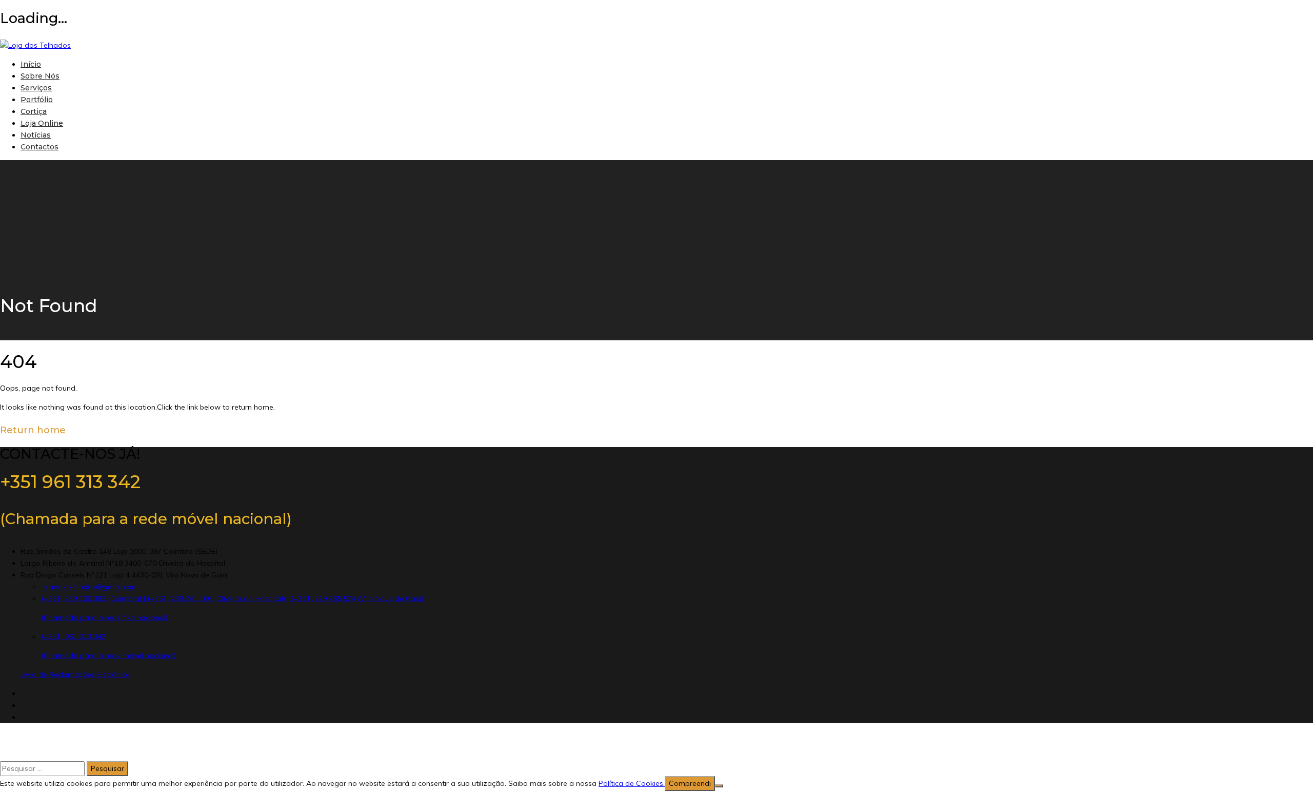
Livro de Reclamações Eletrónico (75, 674)
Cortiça (34, 111)
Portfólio (37, 99)
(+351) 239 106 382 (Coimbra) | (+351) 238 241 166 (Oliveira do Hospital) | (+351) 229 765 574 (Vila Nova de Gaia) (232, 598)
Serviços (36, 87)
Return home (33, 430)
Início (31, 64)
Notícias (36, 135)
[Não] (719, 785)
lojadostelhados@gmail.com (89, 586)
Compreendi (690, 783)
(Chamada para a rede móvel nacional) (108, 655)
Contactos (39, 146)
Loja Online (42, 123)
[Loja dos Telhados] (35, 45)
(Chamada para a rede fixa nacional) (104, 617)
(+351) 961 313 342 (73, 636)
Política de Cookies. (632, 783)
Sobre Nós (40, 76)
